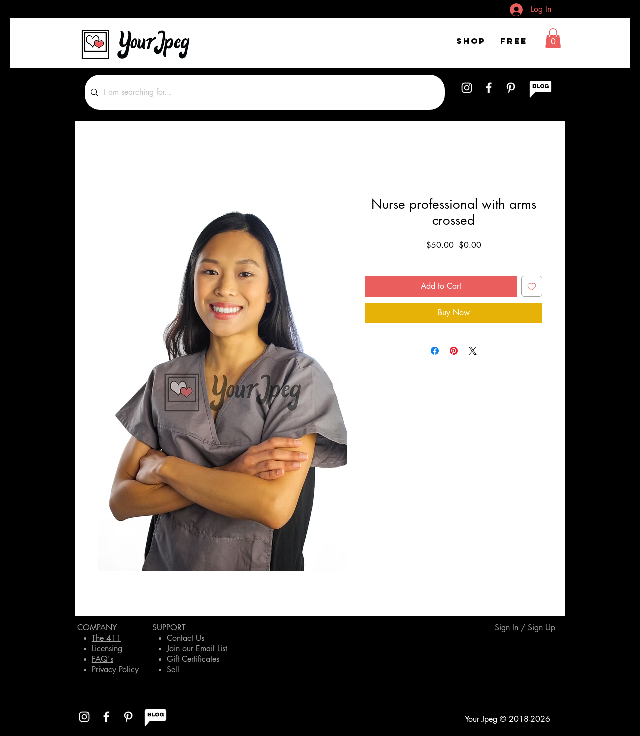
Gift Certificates (193, 659)
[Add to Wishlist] (532, 286)
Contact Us (185, 638)
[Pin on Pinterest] (454, 351)
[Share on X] (473, 351)
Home (108, 161)
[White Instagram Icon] (467, 88)
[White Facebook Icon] (489, 88)
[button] (553, 38)
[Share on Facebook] (435, 351)
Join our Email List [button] (197, 649)
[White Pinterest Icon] (511, 88)
